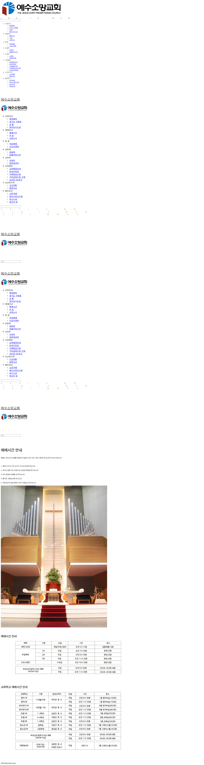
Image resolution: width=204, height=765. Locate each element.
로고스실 (12, 84)
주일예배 (12, 44)
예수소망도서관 (14, 82)
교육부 (11, 56)
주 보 (10, 38)
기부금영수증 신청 (15, 68)
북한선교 (12, 76)
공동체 (11, 50)
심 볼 (10, 30)
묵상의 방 (12, 86)
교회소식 (12, 40)
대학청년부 (12, 58)
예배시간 (12, 36)
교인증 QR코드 (13, 70)
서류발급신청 (13, 66)
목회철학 (12, 26)
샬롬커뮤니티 (13, 52)
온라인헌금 (12, 64)
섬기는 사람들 (13, 28)
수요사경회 (12, 46)
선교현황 (12, 74)
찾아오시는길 (13, 32)
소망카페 (12, 80)
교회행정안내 (13, 62)
